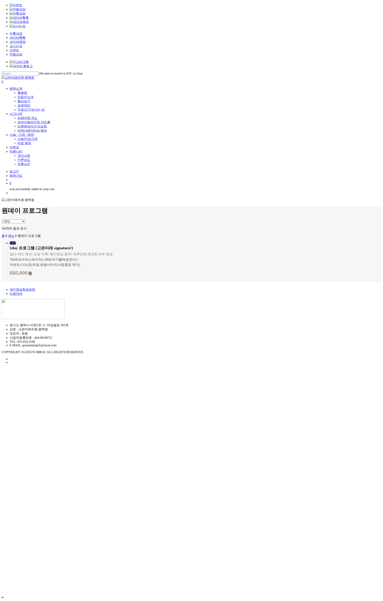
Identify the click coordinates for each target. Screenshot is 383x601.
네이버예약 (18, 42)
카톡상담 (16, 33)
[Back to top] (3, 597)
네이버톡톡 (18, 37)
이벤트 (14, 50)
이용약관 (16, 293)
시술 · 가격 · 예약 (24, 575)
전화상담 (16, 54)
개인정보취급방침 (22, 289)
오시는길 (16, 46)
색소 (11, 235)
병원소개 (18, 563)
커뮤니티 (18, 587)
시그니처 (18, 569)
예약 (13, 243)
